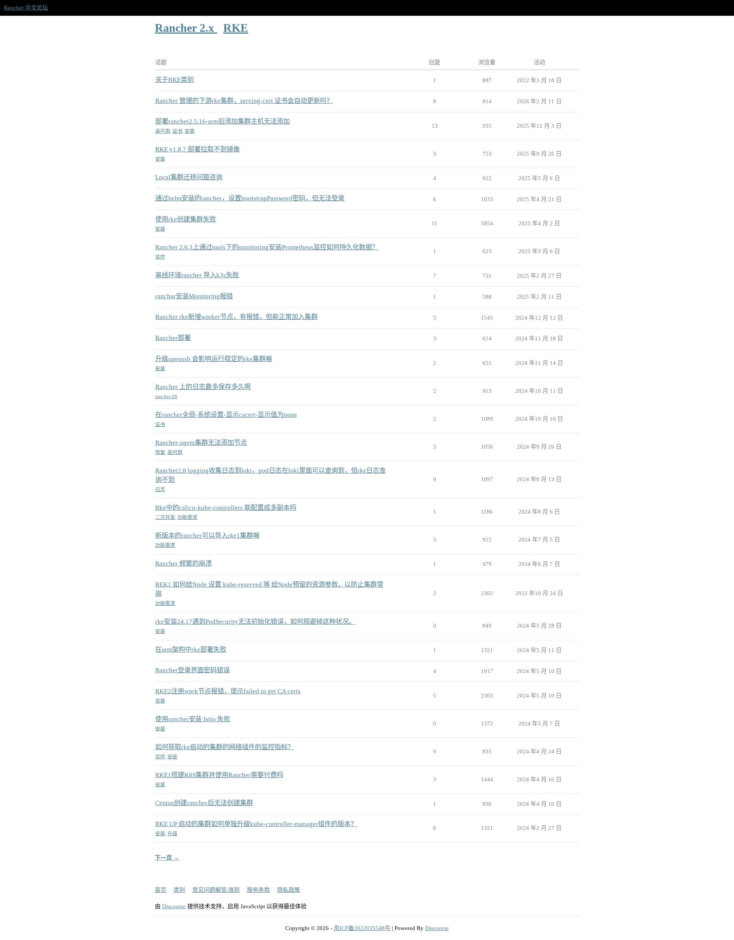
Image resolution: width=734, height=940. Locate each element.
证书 (177, 131)
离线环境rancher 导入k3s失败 (197, 275)
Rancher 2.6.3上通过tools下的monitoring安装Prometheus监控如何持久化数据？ (266, 247)
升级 (172, 833)
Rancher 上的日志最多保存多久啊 (203, 386)
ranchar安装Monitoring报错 (194, 296)
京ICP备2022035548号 (362, 928)
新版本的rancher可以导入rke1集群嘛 (207, 535)
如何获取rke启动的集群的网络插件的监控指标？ (224, 747)
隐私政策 (288, 890)
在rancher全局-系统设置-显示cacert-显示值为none (226, 414)
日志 (160, 489)
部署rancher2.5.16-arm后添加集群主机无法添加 (222, 121)
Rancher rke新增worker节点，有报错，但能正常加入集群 (236, 316)
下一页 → (167, 858)
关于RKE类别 (174, 79)
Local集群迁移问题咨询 (188, 177)
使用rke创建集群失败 (185, 219)
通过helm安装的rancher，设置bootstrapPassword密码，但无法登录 (249, 198)
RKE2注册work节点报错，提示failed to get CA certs (227, 691)
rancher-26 (166, 396)
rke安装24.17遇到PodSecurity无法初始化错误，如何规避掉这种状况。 (255, 621)
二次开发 (165, 517)
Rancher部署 (173, 338)
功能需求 (187, 517)
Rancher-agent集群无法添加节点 (201, 442)
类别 (179, 890)
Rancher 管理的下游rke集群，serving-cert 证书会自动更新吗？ (244, 100)
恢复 (160, 452)
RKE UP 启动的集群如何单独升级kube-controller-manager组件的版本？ (256, 824)
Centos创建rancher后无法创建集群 (204, 803)
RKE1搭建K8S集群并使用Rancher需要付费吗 (219, 775)
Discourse (174, 906)
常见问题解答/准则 (216, 890)
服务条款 (258, 890)
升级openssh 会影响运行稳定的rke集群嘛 (213, 359)
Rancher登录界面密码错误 (192, 670)
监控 (160, 257)
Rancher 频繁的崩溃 (183, 563)
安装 (190, 131)
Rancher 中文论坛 (26, 8)
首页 (160, 890)
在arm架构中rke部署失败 (190, 649)
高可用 (162, 131)
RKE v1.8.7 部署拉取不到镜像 (197, 149)
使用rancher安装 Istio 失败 (192, 719)
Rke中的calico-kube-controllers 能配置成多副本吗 (225, 507)
